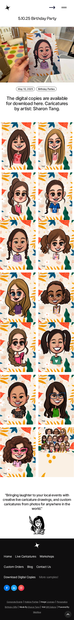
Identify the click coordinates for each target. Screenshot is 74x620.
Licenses (50, 602)
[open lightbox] (19, 146)
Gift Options (51, 607)
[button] (64, 8)
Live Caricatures (25, 556)
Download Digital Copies (20, 577)
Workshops (47, 556)
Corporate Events (14, 602)
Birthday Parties (46, 88)
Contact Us (43, 567)
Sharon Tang (33, 607)
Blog (30, 567)
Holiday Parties (31, 602)
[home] (7, 8)
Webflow (37, 612)
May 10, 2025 (25, 88)
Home (8, 556)
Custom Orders (14, 567)
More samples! (48, 577)
